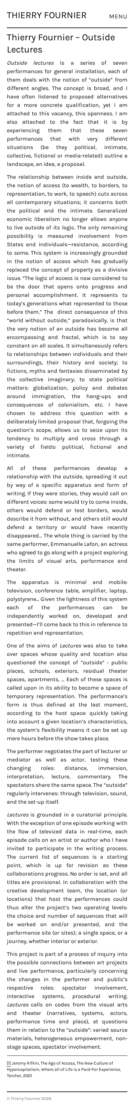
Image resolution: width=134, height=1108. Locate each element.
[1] (9, 1063)
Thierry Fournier (47, 15)
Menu (118, 16)
